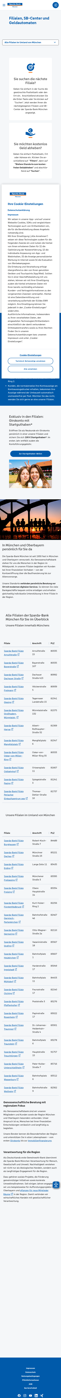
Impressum (30, 1368)
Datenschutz (30, 1372)
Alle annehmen (30, 369)
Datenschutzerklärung (19, 210)
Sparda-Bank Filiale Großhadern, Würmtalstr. (14, 714)
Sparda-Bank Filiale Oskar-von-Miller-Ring (14, 756)
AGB (30, 1384)
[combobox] (30, 42)
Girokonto (15, 1140)
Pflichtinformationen (30, 1380)
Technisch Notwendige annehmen (30, 361)
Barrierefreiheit (30, 1388)
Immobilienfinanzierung (39, 1140)
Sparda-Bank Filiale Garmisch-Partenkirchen (14, 918)
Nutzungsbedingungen (30, 1376)
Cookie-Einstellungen (30, 355)
